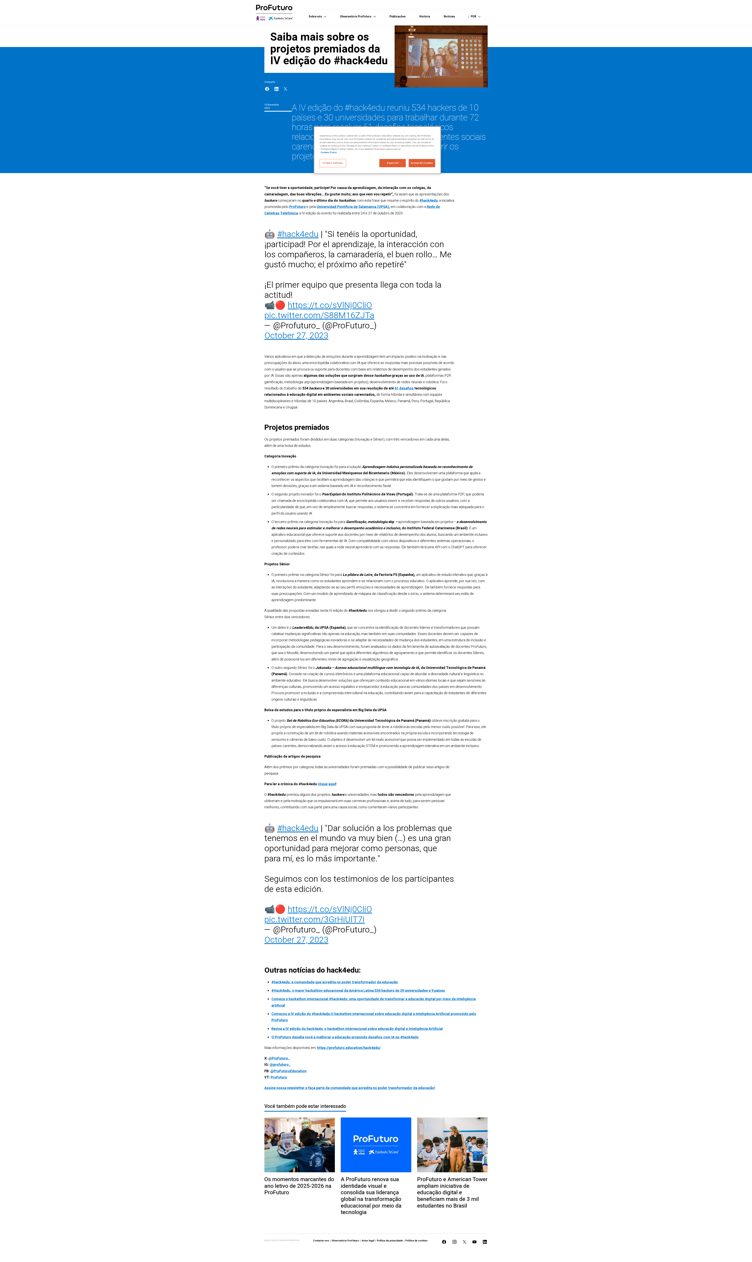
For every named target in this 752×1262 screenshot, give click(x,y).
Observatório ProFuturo (345, 1240)
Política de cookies (416, 1240)
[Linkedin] (276, 89)
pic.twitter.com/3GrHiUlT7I (314, 919)
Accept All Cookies (422, 163)
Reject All (392, 163)
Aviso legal (368, 1240)
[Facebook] (267, 89)
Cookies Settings (333, 163)
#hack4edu (297, 234)
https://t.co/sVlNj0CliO (330, 305)
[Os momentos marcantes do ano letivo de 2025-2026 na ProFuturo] (299, 1144)
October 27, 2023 (296, 336)
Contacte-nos (321, 1240)
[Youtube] (474, 1241)
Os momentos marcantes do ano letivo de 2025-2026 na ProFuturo (299, 1186)
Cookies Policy (329, 152)
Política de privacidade (390, 1240)
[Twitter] (285, 89)
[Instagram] (454, 1241)
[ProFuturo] (274, 13)
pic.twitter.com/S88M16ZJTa (319, 315)
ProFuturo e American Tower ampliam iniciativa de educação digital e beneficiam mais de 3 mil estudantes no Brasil (452, 1192)
